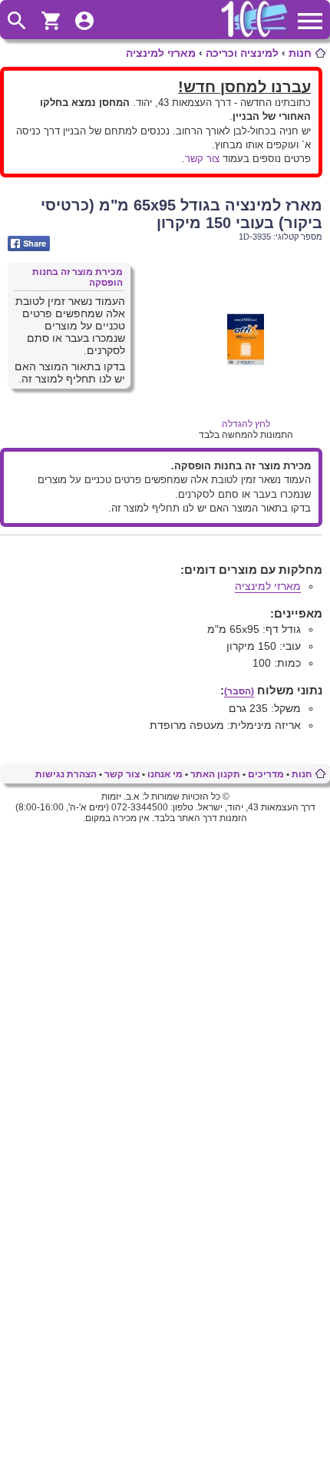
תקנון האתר (215, 774)
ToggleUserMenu (84, 21)
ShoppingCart (50, 21)
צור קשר (202, 158)
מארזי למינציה (161, 53)
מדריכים (266, 774)
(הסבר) (239, 691)
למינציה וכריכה (242, 53)
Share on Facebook (29, 243)
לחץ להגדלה (246, 424)
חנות (300, 53)
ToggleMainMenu (310, 21)
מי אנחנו (165, 774)
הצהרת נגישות (66, 774)
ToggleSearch (17, 21)
